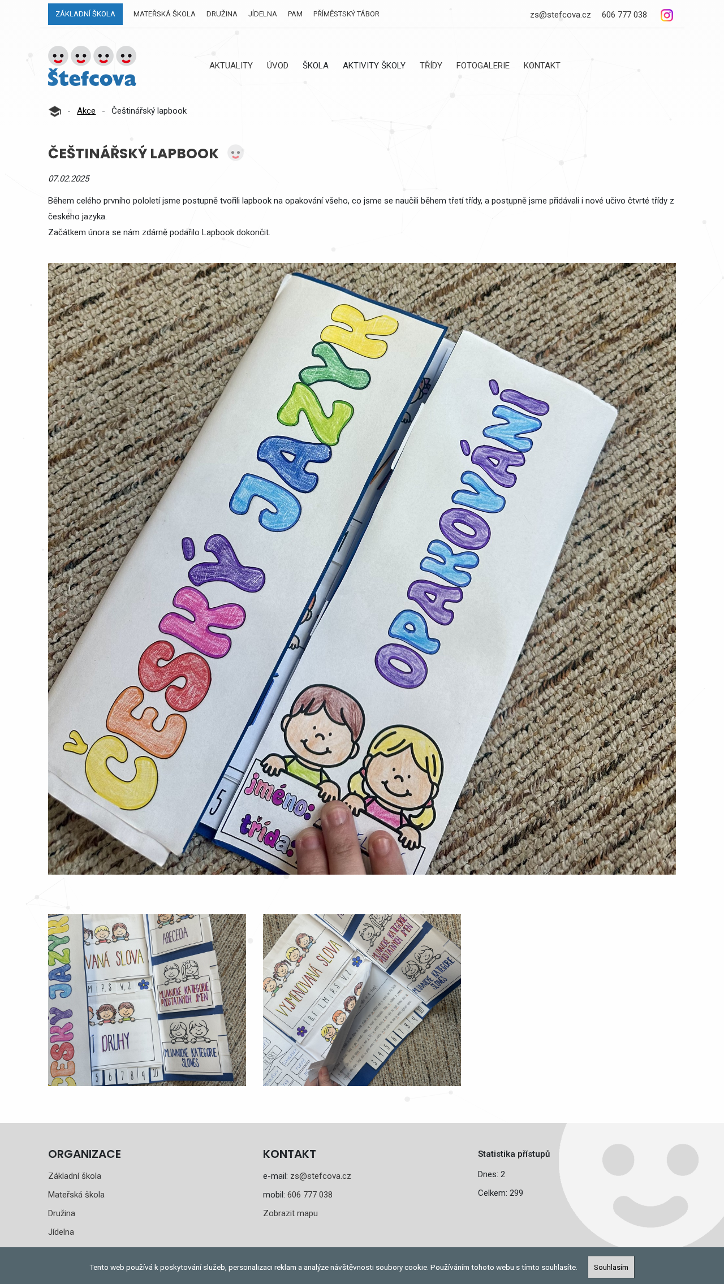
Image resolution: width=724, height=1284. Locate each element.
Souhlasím (611, 1267)
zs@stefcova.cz (560, 15)
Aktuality (231, 65)
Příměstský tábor (346, 14)
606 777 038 (624, 15)
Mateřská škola (164, 14)
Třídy (431, 65)
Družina (222, 14)
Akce (86, 111)
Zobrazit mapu (290, 1213)
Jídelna (262, 14)
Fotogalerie (483, 65)
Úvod (277, 65)
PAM (295, 14)
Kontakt (542, 65)
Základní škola (85, 14)
